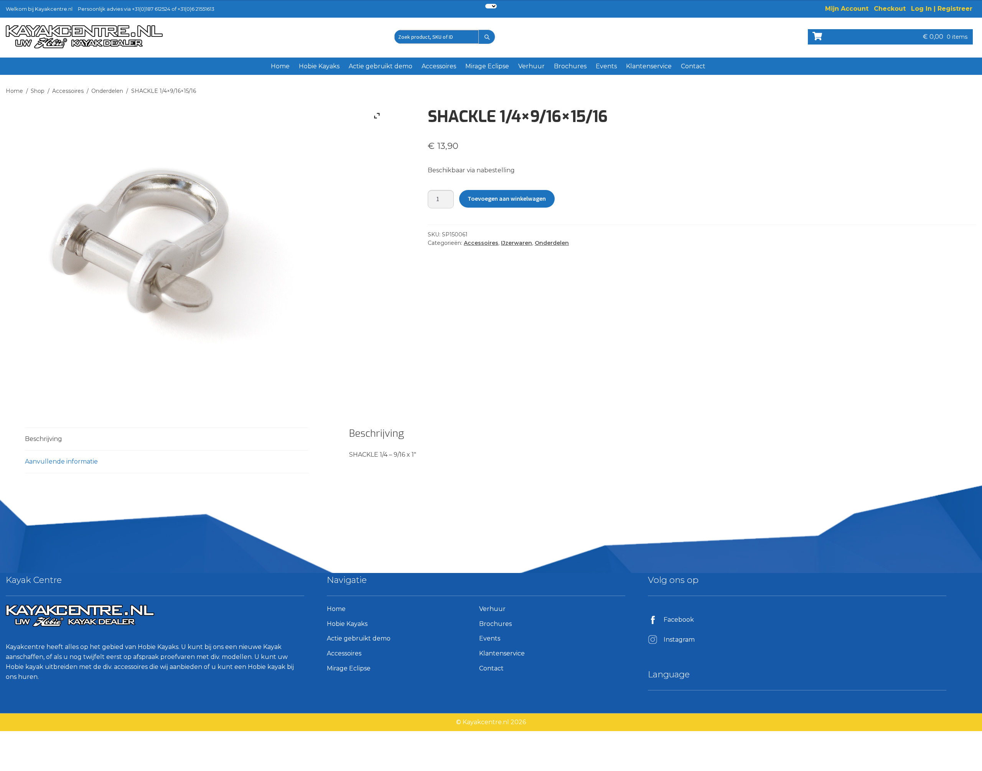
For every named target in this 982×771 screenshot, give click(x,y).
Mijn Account (846, 8)
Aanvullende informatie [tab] (61, 461)
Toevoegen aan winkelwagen (507, 198)
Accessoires (439, 66)
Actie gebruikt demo (380, 66)
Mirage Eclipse (487, 66)
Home (280, 66)
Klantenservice (649, 66)
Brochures (570, 66)
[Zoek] (487, 37)
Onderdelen (107, 91)
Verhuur (531, 66)
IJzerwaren (516, 242)
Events (606, 66)
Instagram (679, 639)
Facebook (679, 619)
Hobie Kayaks (319, 66)
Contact (693, 66)
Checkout (890, 8)
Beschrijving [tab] (43, 438)
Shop (37, 91)
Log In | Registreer (941, 8)
